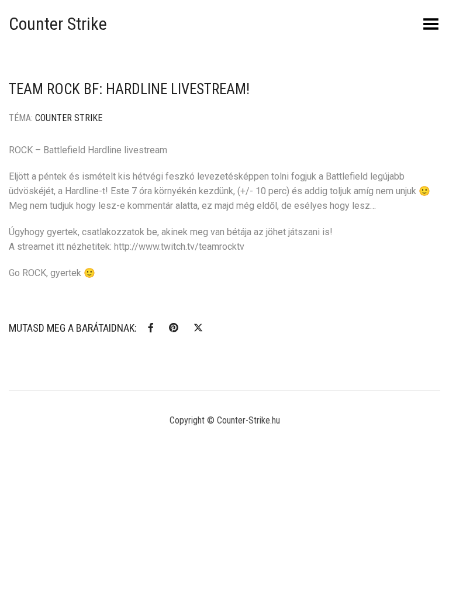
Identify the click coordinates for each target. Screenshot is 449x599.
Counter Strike (58, 23)
